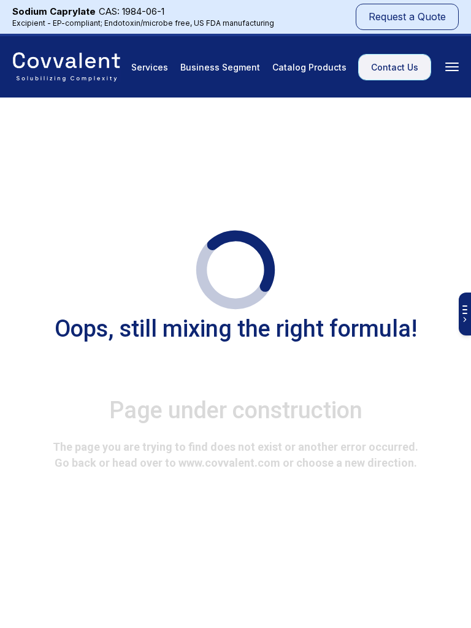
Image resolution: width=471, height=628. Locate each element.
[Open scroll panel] (465, 314)
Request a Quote (407, 16)
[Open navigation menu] (452, 66)
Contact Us (394, 67)
